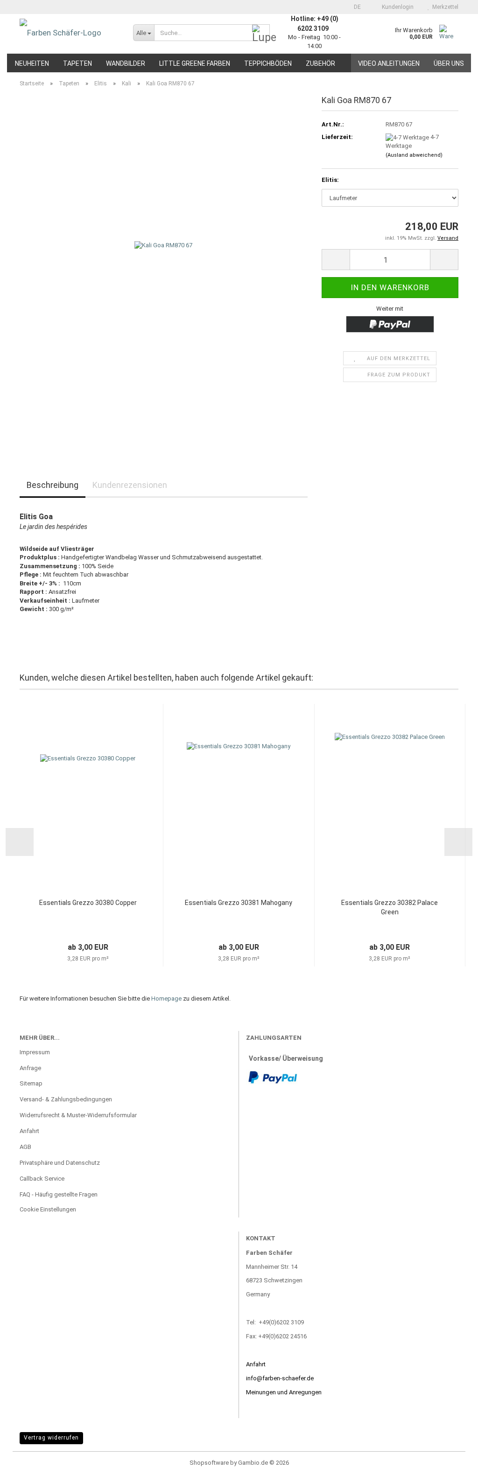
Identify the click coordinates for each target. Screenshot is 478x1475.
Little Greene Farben (194, 63)
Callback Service (42, 1178)
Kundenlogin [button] (396, 7)
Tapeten (77, 63)
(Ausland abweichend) (414, 155)
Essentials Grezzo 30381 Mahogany (238, 902)
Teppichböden (268, 63)
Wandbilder (125, 63)
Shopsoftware (209, 1462)
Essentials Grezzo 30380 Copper (88, 902)
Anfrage (30, 1068)
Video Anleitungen (389, 63)
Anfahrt (29, 1130)
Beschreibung (52, 485)
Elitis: (330, 179)
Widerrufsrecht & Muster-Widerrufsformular (78, 1115)
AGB (25, 1146)
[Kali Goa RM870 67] (163, 269)
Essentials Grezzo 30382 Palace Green (389, 907)
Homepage (166, 998)
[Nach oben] (452, 1461)
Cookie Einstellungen (48, 1209)
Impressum (35, 1052)
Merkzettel (443, 7)
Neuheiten (32, 63)
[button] (354, 7)
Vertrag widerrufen (51, 1437)
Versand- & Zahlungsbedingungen (66, 1099)
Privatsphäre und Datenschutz (60, 1162)
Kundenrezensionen (129, 485)
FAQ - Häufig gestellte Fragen (59, 1194)
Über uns (449, 63)
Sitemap (31, 1083)
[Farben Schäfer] (69, 32)
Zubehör (320, 63)
